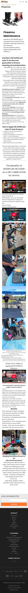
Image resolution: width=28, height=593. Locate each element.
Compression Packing (14, 541)
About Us (14, 517)
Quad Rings (14, 551)
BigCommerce (16, 585)
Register (16, 526)
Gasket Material (14, 544)
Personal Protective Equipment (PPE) (14, 537)
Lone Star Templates (16, 587)
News (14, 520)
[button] (14, 238)
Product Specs (14, 515)
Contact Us (14, 524)
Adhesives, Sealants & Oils (14, 539)
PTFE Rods (14, 548)
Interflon (14, 522)
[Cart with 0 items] (23, 1)
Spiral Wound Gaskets (14, 546)
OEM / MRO (14, 535)
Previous (2, 591)
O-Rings (14, 549)
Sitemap (14, 527)
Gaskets (14, 542)
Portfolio (14, 519)
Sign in (11, 526)
